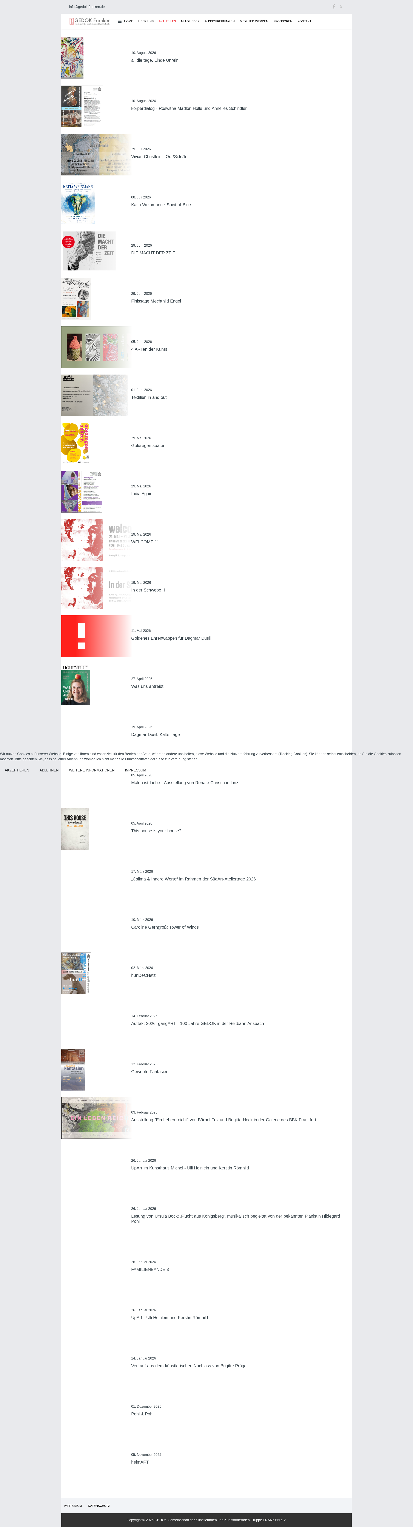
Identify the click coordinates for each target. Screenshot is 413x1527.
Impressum (135, 770)
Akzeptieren (17, 770)
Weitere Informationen (92, 770)
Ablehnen (49, 770)
